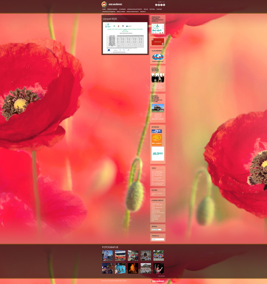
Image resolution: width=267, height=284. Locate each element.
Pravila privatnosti (133, 11)
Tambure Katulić (155, 219)
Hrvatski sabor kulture (156, 215)
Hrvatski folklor (155, 218)
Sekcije (146, 9)
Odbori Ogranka (112, 9)
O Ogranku (122, 9)
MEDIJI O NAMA (121, 11)
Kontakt (159, 9)
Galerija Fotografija (108, 11)
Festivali (152, 9)
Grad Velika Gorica (155, 203)
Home (104, 9)
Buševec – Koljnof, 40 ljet (157, 171)
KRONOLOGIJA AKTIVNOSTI (134, 9)
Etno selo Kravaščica (156, 216)
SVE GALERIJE (161, 276)
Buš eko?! (143, 11)
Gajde (153, 220)
